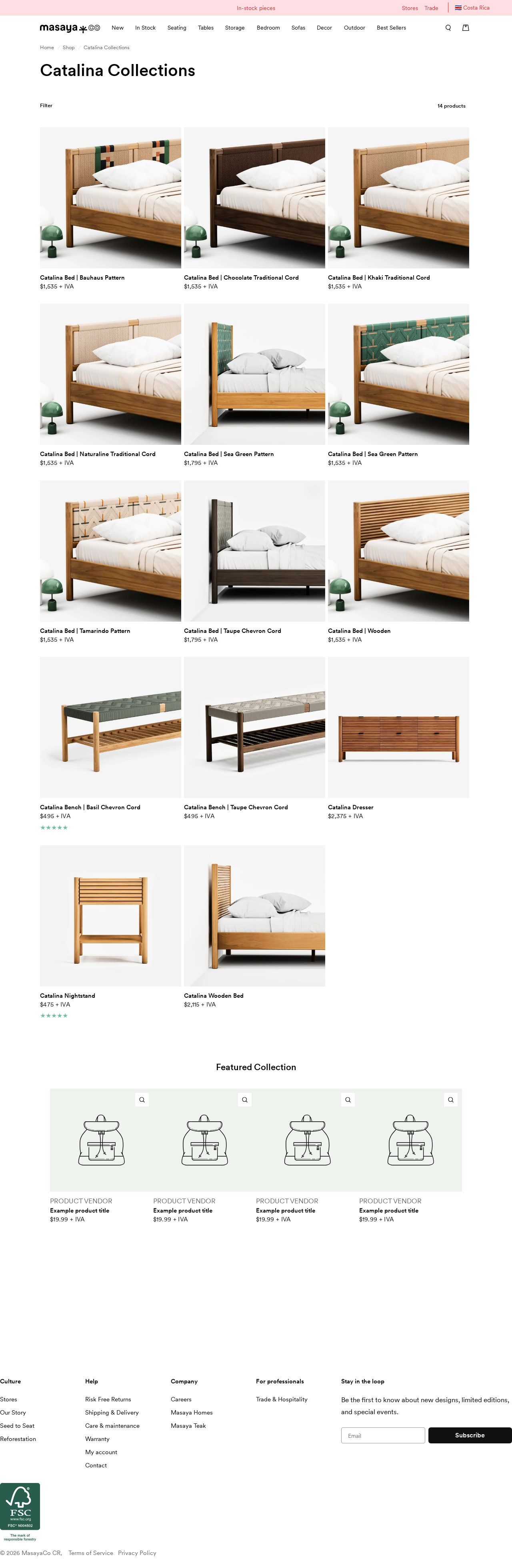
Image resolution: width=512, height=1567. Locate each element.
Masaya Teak (188, 1425)
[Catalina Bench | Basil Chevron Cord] (110, 727)
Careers (181, 1399)
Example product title (79, 1210)
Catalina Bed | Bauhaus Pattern (82, 277)
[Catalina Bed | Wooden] (398, 551)
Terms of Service (90, 1553)
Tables (206, 27)
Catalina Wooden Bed (214, 995)
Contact (96, 1465)
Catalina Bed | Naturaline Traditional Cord (98, 454)
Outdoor (354, 27)
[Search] (446, 27)
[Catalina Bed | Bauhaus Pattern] (110, 197)
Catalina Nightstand (67, 995)
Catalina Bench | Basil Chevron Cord (90, 807)
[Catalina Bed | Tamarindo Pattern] (110, 551)
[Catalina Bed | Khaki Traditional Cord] (398, 197)
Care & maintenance (112, 1425)
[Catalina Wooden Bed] (254, 916)
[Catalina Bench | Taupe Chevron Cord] (254, 727)
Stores (410, 8)
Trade (431, 8)
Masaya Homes (192, 1412)
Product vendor (81, 1201)
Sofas (298, 27)
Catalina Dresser (351, 807)
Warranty (97, 1439)
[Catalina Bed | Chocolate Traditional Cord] (254, 197)
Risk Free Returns (108, 1399)
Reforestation (18, 1439)
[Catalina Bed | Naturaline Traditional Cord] (110, 374)
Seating (177, 27)
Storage (235, 27)
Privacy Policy (137, 1553)
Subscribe (470, 1435)
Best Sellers (391, 27)
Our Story (13, 1412)
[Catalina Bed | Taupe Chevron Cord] (254, 551)
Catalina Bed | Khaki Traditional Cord (379, 277)
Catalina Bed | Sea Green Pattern (229, 454)
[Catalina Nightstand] (110, 916)
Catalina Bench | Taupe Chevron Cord (236, 807)
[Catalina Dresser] (398, 727)
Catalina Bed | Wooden (359, 630)
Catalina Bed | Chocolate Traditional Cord (241, 277)
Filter (46, 105)
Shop (69, 47)
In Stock (145, 27)
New (118, 27)
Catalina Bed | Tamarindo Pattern (85, 630)
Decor (324, 27)
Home (47, 47)
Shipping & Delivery (112, 1412)
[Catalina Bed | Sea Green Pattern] (254, 374)
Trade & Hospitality (282, 1399)
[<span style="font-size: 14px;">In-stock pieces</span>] (256, 8)
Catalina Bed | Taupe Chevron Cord (232, 630)
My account (101, 1452)
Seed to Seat (17, 1425)
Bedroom (268, 27)
